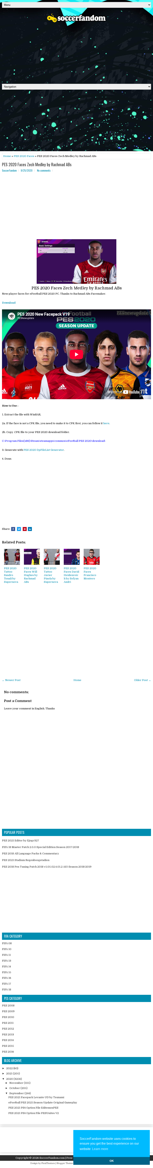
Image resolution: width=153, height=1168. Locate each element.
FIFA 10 (6, 949)
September (17, 1093)
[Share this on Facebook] (13, 529)
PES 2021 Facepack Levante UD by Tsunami (36, 1097)
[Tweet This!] (19, 529)
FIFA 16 (6, 977)
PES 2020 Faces (24, 156)
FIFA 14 (6, 966)
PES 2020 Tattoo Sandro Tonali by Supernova (11, 575)
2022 (9, 1068)
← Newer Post (11, 680)
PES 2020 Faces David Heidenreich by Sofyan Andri (71, 575)
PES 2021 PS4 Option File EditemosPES (33, 1107)
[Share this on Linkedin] (30, 529)
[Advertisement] (76, 52)
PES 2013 (8, 1034)
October (15, 1088)
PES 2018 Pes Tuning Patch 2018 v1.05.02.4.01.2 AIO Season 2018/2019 (46, 866)
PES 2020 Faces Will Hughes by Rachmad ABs (31, 575)
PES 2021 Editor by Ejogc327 (20, 840)
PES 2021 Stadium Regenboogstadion (25, 860)
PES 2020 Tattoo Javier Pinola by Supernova (51, 575)
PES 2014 (8, 1040)
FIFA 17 (6, 983)
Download (9, 302)
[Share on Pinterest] (25, 529)
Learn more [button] (100, 1149)
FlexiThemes (48, 1163)
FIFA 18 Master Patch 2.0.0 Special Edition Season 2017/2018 (40, 847)
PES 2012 (8, 1028)
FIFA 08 (7, 943)
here (106, 423)
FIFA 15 (6, 972)
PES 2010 (8, 1017)
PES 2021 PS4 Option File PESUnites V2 (33, 1113)
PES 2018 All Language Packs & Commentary (30, 853)
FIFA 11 (6, 954)
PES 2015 (8, 1045)
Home (7, 156)
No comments (44, 170)
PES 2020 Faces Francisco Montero (90, 573)
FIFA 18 (6, 989)
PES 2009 (8, 1011)
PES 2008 (8, 1005)
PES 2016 (8, 1051)
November (16, 1082)
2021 (9, 1073)
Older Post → (142, 680)
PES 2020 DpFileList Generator (44, 449)
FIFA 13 (6, 960)
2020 (10, 1078)
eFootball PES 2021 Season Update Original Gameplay (42, 1102)
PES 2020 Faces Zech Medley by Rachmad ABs (37, 164)
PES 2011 (8, 1022)
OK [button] (112, 1160)
